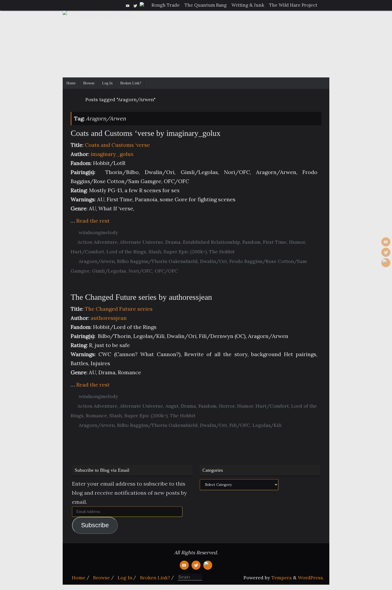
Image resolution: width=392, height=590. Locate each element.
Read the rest (93, 220)
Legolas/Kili (267, 425)
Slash (155, 252)
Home (78, 578)
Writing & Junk (247, 5)
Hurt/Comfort (87, 252)
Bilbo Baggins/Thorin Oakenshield (157, 261)
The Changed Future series (119, 308)
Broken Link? (155, 578)
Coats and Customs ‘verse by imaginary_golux (146, 133)
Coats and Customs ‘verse (117, 144)
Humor (297, 242)
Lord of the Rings (126, 252)
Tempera (281, 578)
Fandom (251, 242)
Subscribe (95, 525)
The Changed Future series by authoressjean (141, 297)
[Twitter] (135, 5)
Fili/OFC (239, 425)
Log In (125, 578)
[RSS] (142, 5)
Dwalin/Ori (213, 261)
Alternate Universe (141, 242)
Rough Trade (165, 5)
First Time (275, 242)
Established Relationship (211, 242)
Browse (101, 578)
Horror (227, 406)
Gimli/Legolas (109, 271)
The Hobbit (222, 252)
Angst (171, 406)
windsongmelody (98, 232)
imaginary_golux (112, 154)
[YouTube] (127, 5)
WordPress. (311, 578)
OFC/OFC (166, 271)
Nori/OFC (140, 271)
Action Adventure (97, 242)
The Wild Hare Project (293, 5)
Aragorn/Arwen (97, 261)
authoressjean (109, 317)
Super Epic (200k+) (185, 252)
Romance (96, 415)
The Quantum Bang (206, 5)
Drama (173, 242)
